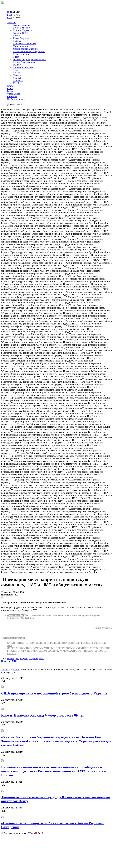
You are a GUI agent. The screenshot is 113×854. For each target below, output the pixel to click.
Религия (17, 64)
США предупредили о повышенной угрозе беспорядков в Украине (54, 693)
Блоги (10, 88)
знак (41, 658)
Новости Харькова (22, 30)
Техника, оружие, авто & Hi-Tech (29, 59)
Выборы (17, 41)
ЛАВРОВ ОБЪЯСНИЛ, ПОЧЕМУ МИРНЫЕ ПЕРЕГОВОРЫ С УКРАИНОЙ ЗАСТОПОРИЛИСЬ (59, 648)
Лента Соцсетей (21, 38)
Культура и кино (21, 54)
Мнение (17, 75)
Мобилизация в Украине (25, 49)
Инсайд (17, 83)
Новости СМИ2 (9, 661)
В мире (16, 35)
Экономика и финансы (24, 43)
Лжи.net (17, 78)
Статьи (10, 86)
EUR (9, 15)
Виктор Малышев (103, 628)
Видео (10, 91)
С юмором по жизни (23, 67)
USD (9, 12)
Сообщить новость (16, 99)
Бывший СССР (20, 33)
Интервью (18, 80)
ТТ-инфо (32, 833)
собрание (33, 658)
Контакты (12, 96)
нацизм (24, 658)
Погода (16, 72)
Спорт (16, 57)
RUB (9, 17)
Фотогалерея (13, 94)
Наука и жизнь (20, 46)
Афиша (16, 70)
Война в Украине (21, 27)
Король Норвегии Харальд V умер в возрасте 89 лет (42, 715)
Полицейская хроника (24, 62)
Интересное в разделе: (13, 638)
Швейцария (13, 658)
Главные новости (21, 25)
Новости (11, 22)
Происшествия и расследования (29, 51)
